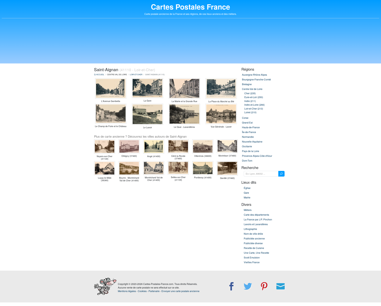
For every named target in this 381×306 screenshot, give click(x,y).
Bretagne (247, 84)
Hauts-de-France (251, 127)
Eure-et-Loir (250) (253, 97)
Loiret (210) (250, 112)
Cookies (142, 291)
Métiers (248, 210)
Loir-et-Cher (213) (253, 108)
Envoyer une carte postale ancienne (180, 291)
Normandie (248, 137)
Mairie (247, 197)
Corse (245, 117)
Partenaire (154, 291)
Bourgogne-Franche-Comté (256, 79)
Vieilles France (252, 262)
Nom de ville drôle (253, 233)
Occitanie (247, 146)
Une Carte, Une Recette (256, 252)
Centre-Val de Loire (252, 89)
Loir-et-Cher (136, 74)
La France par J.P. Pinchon (258, 219)
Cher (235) (250, 93)
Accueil (100, 74)
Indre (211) (250, 101)
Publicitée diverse (253, 243)
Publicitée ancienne (254, 238)
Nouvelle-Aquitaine (252, 141)
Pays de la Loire (250, 151)
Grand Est (247, 122)
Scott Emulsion (252, 257)
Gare (246, 192)
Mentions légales (127, 291)
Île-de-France (249, 132)
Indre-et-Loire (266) (254, 104)
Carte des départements (256, 214)
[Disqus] (166, 222)
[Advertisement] (190, 42)
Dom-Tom (247, 160)
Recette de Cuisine (254, 248)
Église (247, 188)
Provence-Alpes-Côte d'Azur (257, 156)
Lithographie (250, 229)
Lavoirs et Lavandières (256, 224)
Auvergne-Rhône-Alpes (254, 74)
